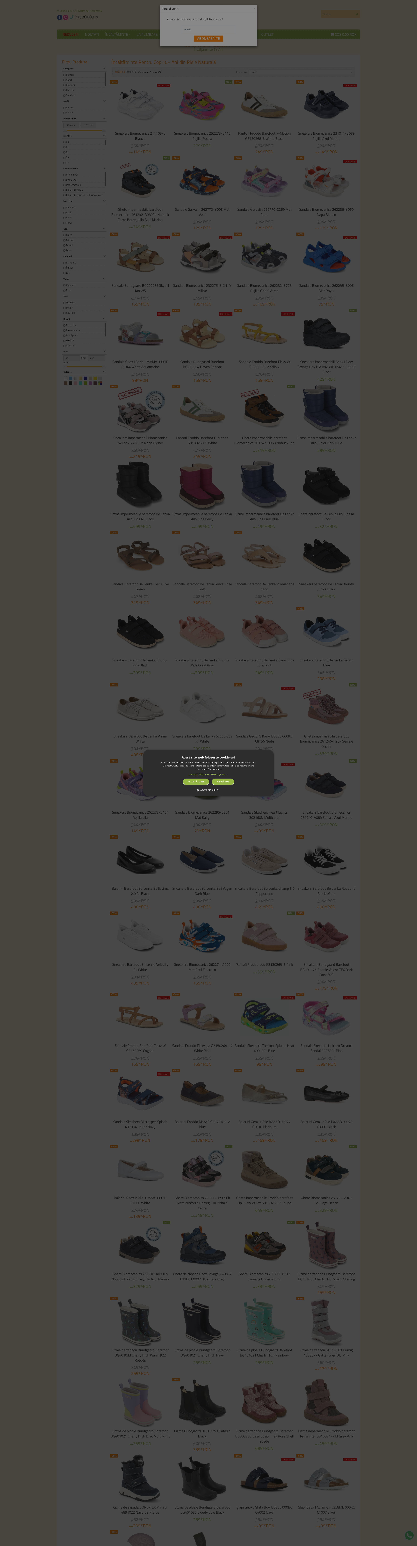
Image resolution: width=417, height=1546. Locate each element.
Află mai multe (215, 769)
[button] (208, 774)
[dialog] (208, 773)
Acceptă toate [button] (196, 781)
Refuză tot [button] (223, 781)
